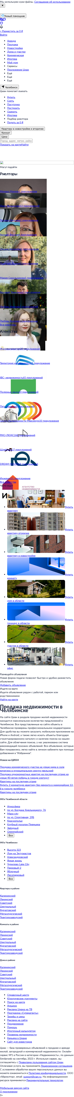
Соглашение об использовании (52, 1)
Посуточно (13, 104)
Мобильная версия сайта (14, 1088)
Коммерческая (15, 55)
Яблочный (13, 871)
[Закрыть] (2, 6)
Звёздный (12, 828)
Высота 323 (14, 849)
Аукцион (12, 1005)
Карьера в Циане (17, 1038)
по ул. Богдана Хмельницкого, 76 (26, 810)
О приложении (8, 1091)
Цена (4, 136)
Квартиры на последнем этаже (18, 781)
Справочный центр (18, 995)
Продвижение (15, 1023)
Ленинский (6, 899)
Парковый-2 (14, 867)
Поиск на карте (16, 1002)
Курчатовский (8, 910)
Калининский (7, 895)
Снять (10, 100)
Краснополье (14, 820)
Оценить (12, 111)
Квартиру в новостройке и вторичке (22, 128)
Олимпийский (15, 831)
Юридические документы (22, 998)
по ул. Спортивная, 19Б (20, 817)
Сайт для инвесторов (19, 1041)
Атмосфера (13, 806)
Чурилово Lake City (18, 864)
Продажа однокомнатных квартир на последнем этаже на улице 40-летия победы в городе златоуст (34, 775)
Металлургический (11, 913)
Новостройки (15, 48)
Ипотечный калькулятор (21, 1031)
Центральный (8, 906)
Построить (13, 108)
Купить (11, 97)
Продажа (12, 44)
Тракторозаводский (11, 917)
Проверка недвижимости (22, 1034)
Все (11, 835)
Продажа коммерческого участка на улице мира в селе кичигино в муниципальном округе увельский (32, 768)
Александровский (17, 857)
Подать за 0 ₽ (15, 122)
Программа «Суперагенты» (22, 1013)
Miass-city (12, 813)
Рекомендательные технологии (44, 1080)
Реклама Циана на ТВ (19, 1009)
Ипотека (12, 58)
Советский (6, 903)
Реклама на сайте (17, 1020)
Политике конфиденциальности (47, 1073)
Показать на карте (10, 144)
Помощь (12, 1027)
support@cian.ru (32, 1076)
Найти (25, 144)
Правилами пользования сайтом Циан (41, 1062)
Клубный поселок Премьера (23, 824)
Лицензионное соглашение (56, 1065)
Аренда (11, 40)
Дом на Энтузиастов (19, 853)
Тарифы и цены (16, 1016)
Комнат (5, 132)
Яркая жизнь (14, 860)
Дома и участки (16, 51)
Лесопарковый (15, 875)
